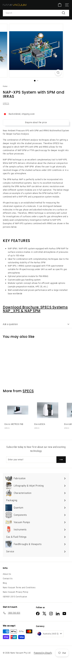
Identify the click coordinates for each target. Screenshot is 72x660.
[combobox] (36, 13)
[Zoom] (58, 72)
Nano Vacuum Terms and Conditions (19, 587)
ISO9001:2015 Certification (15, 597)
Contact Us (8, 578)
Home (5, 86)
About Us (7, 574)
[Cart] (60, 5)
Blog (5, 583)
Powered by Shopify (43, 653)
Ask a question (10, 324)
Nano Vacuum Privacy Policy (15, 592)
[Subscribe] (61, 459)
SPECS (6, 103)
